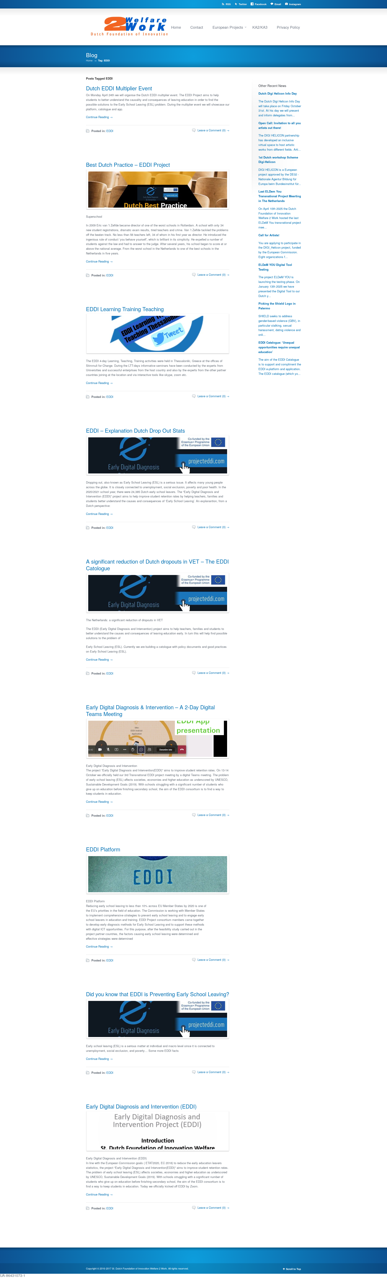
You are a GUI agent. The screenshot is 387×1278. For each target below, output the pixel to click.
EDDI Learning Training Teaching (125, 309)
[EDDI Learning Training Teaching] (156, 351)
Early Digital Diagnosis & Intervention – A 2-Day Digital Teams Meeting (150, 710)
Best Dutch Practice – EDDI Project (128, 164)
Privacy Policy (288, 27)
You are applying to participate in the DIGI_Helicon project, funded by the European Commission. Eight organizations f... (279, 250)
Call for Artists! (268, 235)
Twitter (243, 4)
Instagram (295, 4)
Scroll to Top (293, 1269)
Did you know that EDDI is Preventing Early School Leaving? (157, 994)
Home (176, 27)
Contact (196, 27)
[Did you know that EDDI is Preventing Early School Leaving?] (156, 1036)
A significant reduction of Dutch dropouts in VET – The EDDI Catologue (157, 564)
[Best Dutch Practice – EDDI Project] (156, 206)
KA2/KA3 (259, 27)
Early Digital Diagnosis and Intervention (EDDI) (141, 1106)
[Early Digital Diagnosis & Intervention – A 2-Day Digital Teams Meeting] (156, 755)
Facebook (261, 4)
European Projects (228, 27)
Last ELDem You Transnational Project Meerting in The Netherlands (279, 196)
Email (278, 4)
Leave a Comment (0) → (213, 130)
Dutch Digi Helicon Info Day (277, 93)
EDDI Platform (103, 849)
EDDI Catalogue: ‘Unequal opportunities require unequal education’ (279, 347)
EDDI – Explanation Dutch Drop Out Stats (135, 430)
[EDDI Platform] (156, 891)
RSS (228, 4)
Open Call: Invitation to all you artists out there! (279, 125)
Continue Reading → (99, 117)
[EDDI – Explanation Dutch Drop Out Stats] (156, 472)
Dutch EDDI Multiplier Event (119, 88)
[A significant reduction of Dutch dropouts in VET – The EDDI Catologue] (156, 610)
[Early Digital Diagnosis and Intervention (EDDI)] (156, 1148)
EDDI (109, 131)
